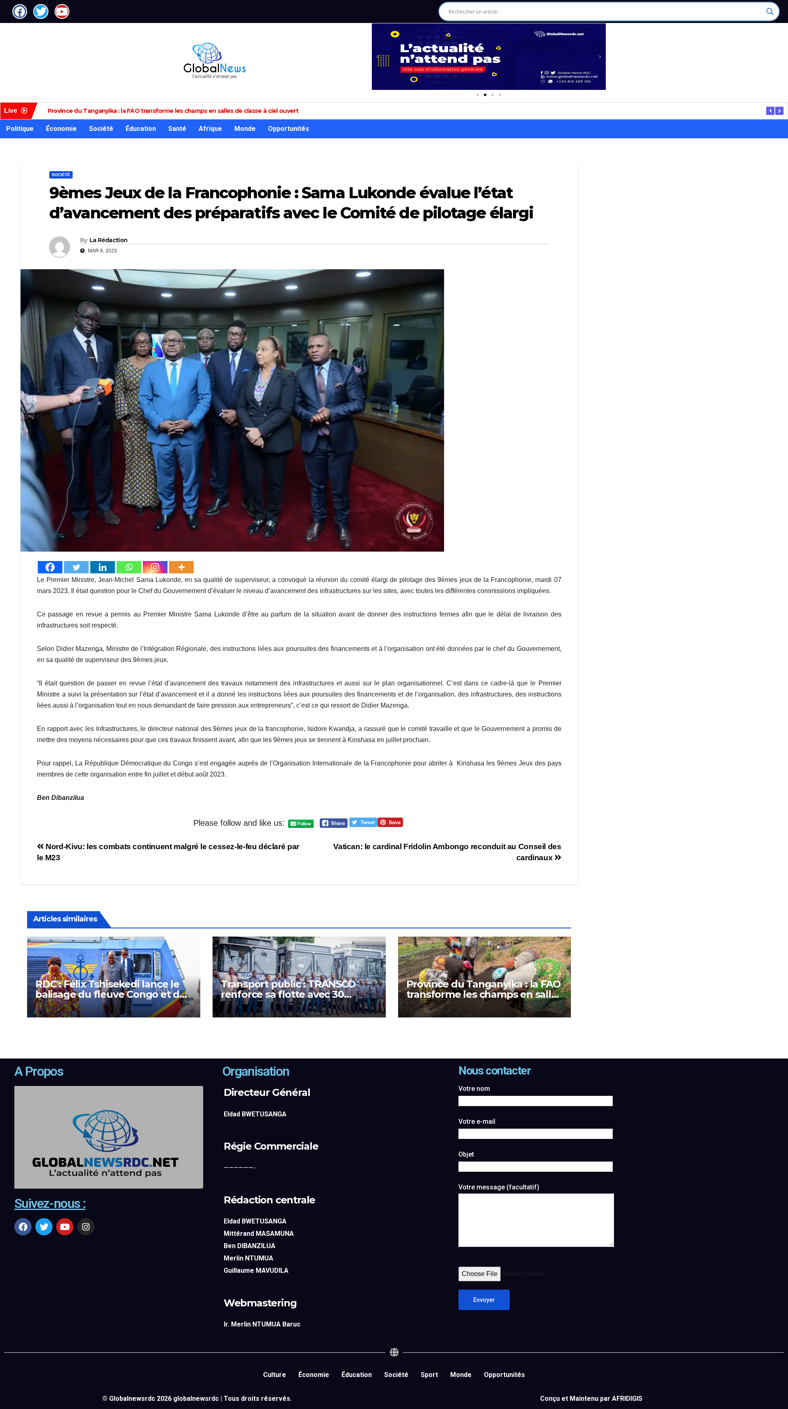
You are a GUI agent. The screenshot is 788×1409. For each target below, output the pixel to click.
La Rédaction (108, 240)
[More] (181, 567)
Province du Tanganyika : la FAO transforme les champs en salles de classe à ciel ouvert (173, 111)
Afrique (210, 129)
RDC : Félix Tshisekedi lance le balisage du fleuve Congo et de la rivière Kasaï (110, 994)
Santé (177, 129)
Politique (20, 129)
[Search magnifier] (770, 11)
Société (101, 129)
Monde (245, 129)
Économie (61, 129)
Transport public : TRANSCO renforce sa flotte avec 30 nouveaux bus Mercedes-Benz (294, 994)
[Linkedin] (102, 567)
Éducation (141, 129)
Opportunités (288, 129)
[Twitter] (76, 567)
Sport (429, 1375)
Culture (274, 1375)
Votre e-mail (476, 1121)
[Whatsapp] (129, 567)
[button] (377, 56)
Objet (466, 1154)
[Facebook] (50, 567)
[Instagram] (155, 567)
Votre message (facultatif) (498, 1187)
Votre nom (474, 1089)
